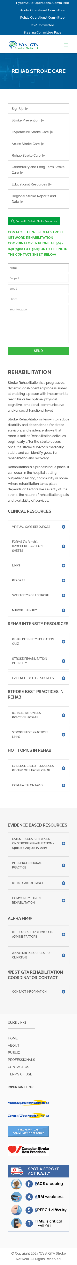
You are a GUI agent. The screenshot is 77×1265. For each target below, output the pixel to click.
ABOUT (14, 1045)
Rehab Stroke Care (26, 155)
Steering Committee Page (42, 32)
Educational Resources (29, 184)
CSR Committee (42, 25)
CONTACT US (18, 1067)
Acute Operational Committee (42, 10)
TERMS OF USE (20, 1074)
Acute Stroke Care (26, 144)
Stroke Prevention (25, 120)
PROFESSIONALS (21, 1060)
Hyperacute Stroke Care (30, 132)
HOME (13, 1038)
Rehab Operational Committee (42, 17)
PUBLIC (14, 1053)
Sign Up (18, 109)
